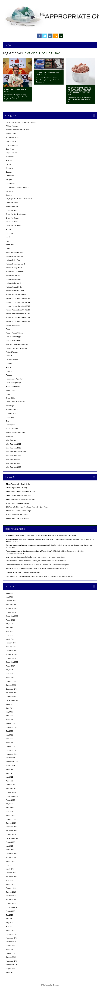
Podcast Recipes (12, 352)
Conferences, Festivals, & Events (17, 187)
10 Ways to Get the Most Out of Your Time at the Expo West (26, 507)
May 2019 (9, 846)
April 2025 (9, 635)
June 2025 (10, 628)
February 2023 (11, 723)
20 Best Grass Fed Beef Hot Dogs (47, 73)
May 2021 (9, 777)
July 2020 (9, 804)
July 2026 (9, 593)
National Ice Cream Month (15, 272)
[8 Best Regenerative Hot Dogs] (17, 86)
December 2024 (11, 651)
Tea (7, 421)
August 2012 (10, 946)
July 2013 (9, 915)
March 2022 (10, 743)
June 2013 (10, 919)
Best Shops (10, 149)
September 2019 (12, 838)
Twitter (44, 36)
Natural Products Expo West (16, 295)
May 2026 (9, 597)
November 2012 (11, 938)
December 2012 (11, 934)
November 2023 (11, 693)
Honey (8, 229)
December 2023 (11, 689)
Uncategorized (11, 425)
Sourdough (10, 406)
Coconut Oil (10, 176)
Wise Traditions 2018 (13, 459)
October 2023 (11, 697)
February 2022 (11, 746)
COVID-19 (9, 191)
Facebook (39, 36)
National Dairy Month (13, 260)
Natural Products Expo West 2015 (18, 306)
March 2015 (10, 884)
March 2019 (10, 850)
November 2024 (11, 654)
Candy (8, 164)
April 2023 (9, 716)
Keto (7, 241)
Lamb (8, 249)
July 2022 (9, 731)
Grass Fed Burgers (12, 218)
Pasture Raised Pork (13, 341)
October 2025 (11, 612)
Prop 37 (9, 367)
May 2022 (9, 735)
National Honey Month (14, 268)
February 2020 (11, 819)
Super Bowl (10, 417)
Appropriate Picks (12, 137)
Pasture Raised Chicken (14, 333)
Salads (8, 394)
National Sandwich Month (15, 291)
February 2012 (11, 953)
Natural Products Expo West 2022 (18, 317)
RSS (55, 36)
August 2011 (10, 969)
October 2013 (11, 903)
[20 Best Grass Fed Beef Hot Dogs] (49, 69)
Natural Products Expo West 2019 (18, 314)
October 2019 (11, 834)
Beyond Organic (11, 153)
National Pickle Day (13, 275)
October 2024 (11, 658)
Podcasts (9, 356)
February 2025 (11, 643)
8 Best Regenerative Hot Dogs (16, 90)
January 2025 (11, 647)
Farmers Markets (12, 203)
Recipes (9, 375)
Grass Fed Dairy (11, 222)
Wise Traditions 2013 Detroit (16, 452)
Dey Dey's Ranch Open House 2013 (19, 199)
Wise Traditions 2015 (13, 456)
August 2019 (10, 842)
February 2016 (11, 873)
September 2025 (12, 616)
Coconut (9, 172)
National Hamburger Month (15, 264)
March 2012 (10, 949)
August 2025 (10, 620)
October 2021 (11, 758)
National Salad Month (13, 283)
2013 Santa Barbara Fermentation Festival (21, 122)
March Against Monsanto (14, 252)
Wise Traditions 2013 (13, 448)
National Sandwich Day (14, 287)
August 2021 (10, 765)
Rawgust (9, 371)
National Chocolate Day (14, 256)
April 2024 (9, 674)
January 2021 (11, 788)
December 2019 (11, 827)
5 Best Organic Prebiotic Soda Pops (18, 495)
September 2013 (12, 907)
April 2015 (9, 880)
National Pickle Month (13, 279)
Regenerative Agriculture (15, 379)
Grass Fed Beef (11, 210)
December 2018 (11, 854)
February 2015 (11, 888)
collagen (9, 180)
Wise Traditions (11, 440)
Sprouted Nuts (11, 413)
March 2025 (10, 639)
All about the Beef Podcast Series (18, 130)
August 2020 (10, 800)
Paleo (8, 329)
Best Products (11, 141)
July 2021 (9, 769)
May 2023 (9, 712)
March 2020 (10, 815)
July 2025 (9, 624)
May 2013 (9, 923)
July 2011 (9, 972)
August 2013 (10, 911)
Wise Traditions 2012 (13, 444)
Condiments (10, 183)
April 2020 (9, 812)
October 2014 (11, 896)
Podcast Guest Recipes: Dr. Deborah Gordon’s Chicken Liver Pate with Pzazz (79, 91)
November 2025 (11, 608)
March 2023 (10, 719)
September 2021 (12, 762)
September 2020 (12, 796)
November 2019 (11, 831)
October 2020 (11, 792)
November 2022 (11, 727)
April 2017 (9, 865)
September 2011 (12, 965)
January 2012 (11, 957)
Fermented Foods (12, 206)
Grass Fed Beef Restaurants (16, 214)
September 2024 (12, 662)
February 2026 (11, 601)
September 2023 (12, 700)
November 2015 (11, 877)
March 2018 (10, 861)
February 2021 (11, 785)
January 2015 (11, 892)
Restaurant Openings (13, 383)
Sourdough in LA (12, 410)
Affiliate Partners (12, 126)
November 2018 (11, 857)
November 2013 (11, 900)
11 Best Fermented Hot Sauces (17, 515)
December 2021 (11, 750)
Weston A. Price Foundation (16, 432)
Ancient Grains (11, 134)
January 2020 (11, 823)
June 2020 (10, 808)
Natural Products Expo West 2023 (18, 321)
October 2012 (11, 942)
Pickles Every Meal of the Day (16, 348)
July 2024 (9, 670)
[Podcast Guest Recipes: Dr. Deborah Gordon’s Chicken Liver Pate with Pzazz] (80, 85)
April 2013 (9, 926)
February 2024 (11, 681)
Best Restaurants (12, 145)
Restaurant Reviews (13, 386)
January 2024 (11, 685)
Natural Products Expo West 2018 (18, 310)
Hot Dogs (9, 233)
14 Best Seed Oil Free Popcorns (17, 518)
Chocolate (9, 168)
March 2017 (10, 869)
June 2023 (10, 708)
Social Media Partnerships (15, 402)
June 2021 (10, 773)
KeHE (8, 237)
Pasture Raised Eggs (13, 337)
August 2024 (10, 666)
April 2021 (9, 781)
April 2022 (9, 739)
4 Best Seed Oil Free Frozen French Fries (20, 492)
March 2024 (10, 677)
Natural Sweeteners (13, 325)
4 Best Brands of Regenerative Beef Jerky (20, 499)
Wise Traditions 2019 (13, 463)
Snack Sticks (10, 398)
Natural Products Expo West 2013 (18, 298)
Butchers (9, 160)
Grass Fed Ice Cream (13, 226)
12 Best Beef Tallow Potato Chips (17, 503)
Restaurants (10, 390)
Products (9, 364)
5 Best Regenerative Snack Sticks (18, 484)
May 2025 (9, 631)
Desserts (9, 195)
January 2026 (11, 605)
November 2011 (11, 961)
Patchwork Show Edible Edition (17, 344)
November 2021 (11, 754)
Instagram (50, 36)
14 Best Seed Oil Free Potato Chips (18, 511)
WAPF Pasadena (12, 429)
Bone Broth (10, 157)
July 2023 (9, 704)
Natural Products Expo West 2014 (18, 302)
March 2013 (10, 930)
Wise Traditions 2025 (13, 467)
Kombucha (10, 245)
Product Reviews (12, 360)
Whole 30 (9, 436)
